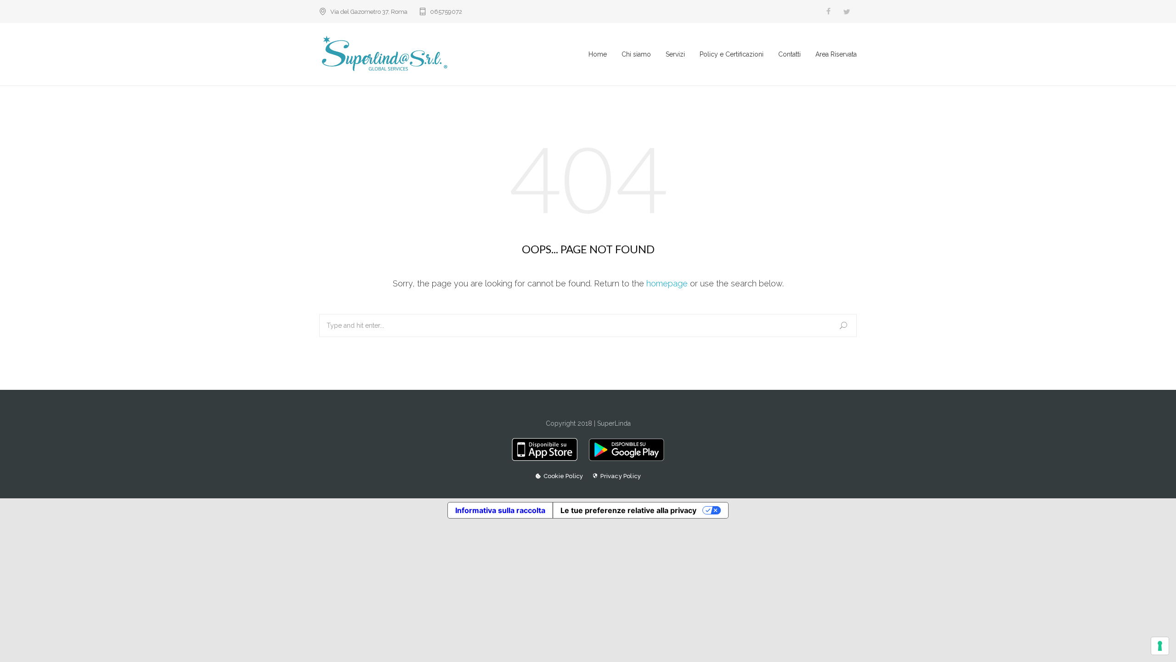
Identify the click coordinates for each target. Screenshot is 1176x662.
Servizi (675, 54)
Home (597, 54)
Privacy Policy (620, 476)
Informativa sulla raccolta (500, 510)
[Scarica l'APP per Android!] (624, 458)
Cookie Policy (563, 476)
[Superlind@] (453, 54)
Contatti (789, 54)
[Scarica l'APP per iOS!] (548, 458)
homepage (667, 283)
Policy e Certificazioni (731, 54)
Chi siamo (636, 54)
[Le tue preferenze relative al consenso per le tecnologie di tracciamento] (1160, 646)
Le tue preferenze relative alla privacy (628, 510)
